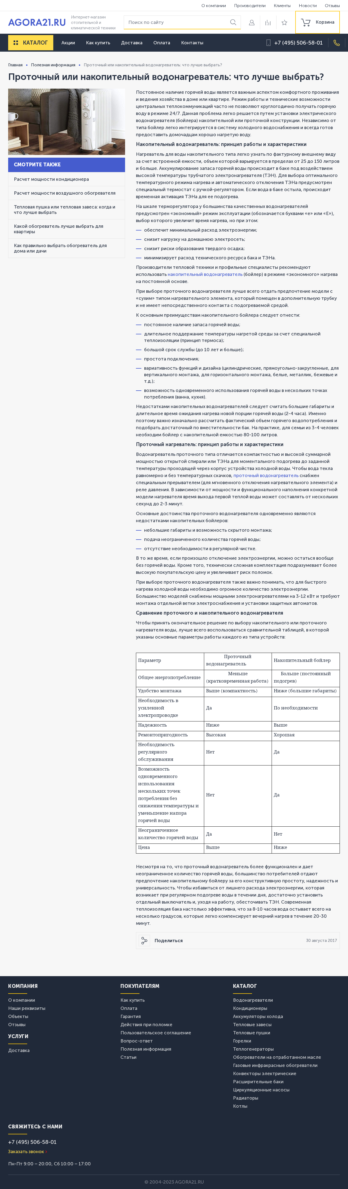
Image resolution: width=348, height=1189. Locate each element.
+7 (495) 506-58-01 (298, 42)
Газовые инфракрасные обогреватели (275, 1065)
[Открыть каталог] (16, 43)
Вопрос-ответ (136, 1041)
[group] (317, 22)
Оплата (161, 42)
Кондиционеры (250, 1008)
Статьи (128, 1057)
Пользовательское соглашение (155, 1032)
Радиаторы (245, 1098)
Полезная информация (145, 1049)
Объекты (18, 1016)
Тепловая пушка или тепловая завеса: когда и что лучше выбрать (64, 209)
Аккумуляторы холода (258, 1016)
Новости (308, 5)
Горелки (242, 1041)
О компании (213, 5)
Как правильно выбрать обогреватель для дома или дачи (60, 248)
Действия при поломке (146, 1024)
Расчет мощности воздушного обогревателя (65, 193)
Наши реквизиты (26, 1008)
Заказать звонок (26, 1151)
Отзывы (332, 5)
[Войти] (252, 22)
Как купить (98, 42)
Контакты (192, 42)
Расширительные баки (258, 1081)
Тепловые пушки (251, 1032)
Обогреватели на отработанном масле (277, 1057)
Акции (68, 42)
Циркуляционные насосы (261, 1089)
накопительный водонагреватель (206, 274)
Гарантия (130, 1016)
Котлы (240, 1106)
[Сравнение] (268, 22)
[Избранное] (284, 22)
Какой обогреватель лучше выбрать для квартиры (58, 228)
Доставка (131, 42)
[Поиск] (234, 22)
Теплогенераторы (253, 1049)
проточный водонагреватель (266, 475)
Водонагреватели (253, 1000)
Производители (250, 5)
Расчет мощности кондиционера (51, 179)
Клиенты (282, 5)
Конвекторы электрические (264, 1073)
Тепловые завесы (252, 1024)
